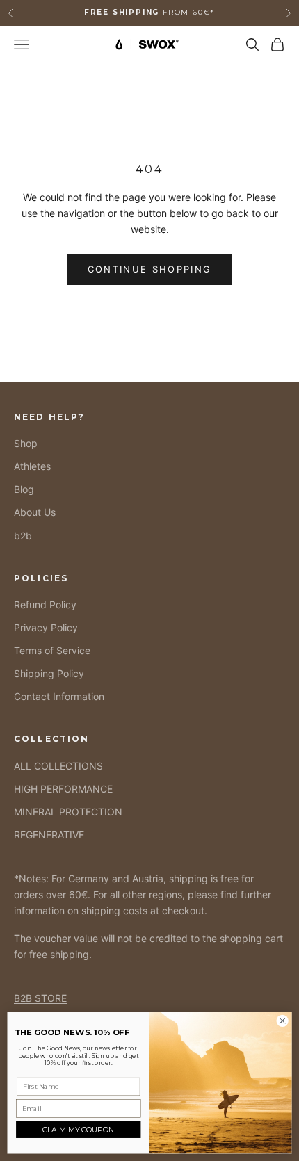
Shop (26, 443)
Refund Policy (45, 604)
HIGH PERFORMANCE (63, 789)
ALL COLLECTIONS (58, 766)
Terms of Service (52, 650)
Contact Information (59, 696)
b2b (23, 536)
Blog (24, 489)
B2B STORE (40, 998)
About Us (35, 512)
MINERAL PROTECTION (68, 812)
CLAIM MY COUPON (78, 1129)
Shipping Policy (49, 673)
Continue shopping (150, 269)
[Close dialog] (282, 1020)
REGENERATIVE (49, 835)
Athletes (32, 466)
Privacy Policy (46, 627)
